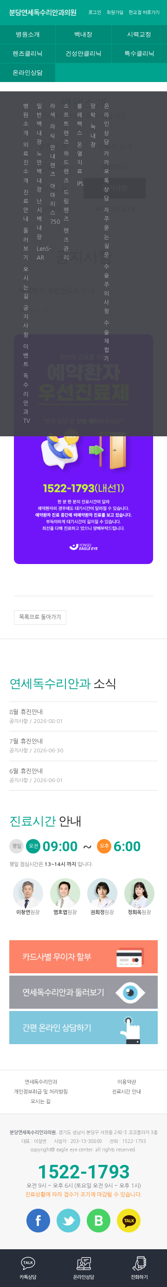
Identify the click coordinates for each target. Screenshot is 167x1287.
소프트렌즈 (66, 124)
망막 (93, 110)
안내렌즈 (52, 161)
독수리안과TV (26, 398)
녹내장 (93, 135)
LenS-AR (41, 253)
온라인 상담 (106, 124)
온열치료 (79, 158)
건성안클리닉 (83, 53)
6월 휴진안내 (36, 775)
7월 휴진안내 (36, 745)
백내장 (83, 34)
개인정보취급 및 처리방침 (41, 1091)
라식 (52, 131)
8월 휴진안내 (36, 716)
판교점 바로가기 (144, 12)
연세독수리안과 (41, 1082)
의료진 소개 (25, 163)
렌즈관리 (66, 244)
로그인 (95, 12)
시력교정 (139, 34)
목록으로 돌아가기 (40, 617)
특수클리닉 (139, 53)
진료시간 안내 (126, 1091)
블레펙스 (79, 119)
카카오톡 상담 (106, 176)
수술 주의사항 (106, 289)
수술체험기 (106, 341)
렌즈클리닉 (28, 53)
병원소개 (28, 34)
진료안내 (25, 206)
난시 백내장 (39, 219)
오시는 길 (25, 283)
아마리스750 (54, 204)
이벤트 (25, 355)
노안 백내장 (39, 172)
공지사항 (25, 321)
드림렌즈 (66, 206)
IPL (80, 183)
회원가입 (115, 12)
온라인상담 (28, 72)
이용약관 (126, 1082)
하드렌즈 (66, 167)
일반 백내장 (39, 124)
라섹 (52, 110)
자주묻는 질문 (106, 232)
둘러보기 (25, 244)
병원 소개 (25, 119)
